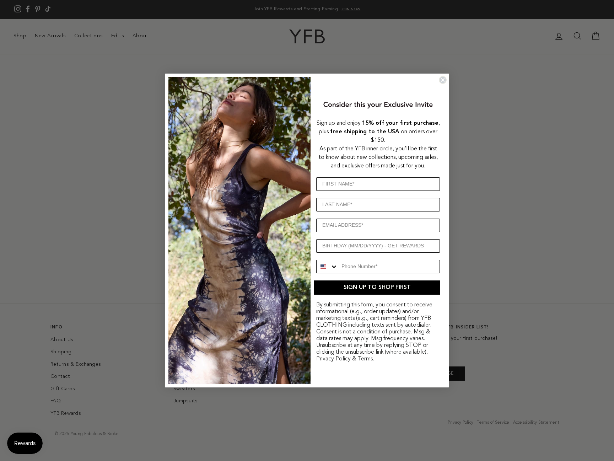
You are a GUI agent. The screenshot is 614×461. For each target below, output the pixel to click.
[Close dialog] (442, 80)
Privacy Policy (333, 359)
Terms (365, 359)
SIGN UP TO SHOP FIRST (377, 287)
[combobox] (327, 266)
